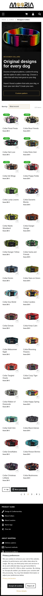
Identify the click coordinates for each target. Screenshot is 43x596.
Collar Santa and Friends (29, 253)
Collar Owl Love (9, 152)
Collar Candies (29, 302)
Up (7, 489)
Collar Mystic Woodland (8, 227)
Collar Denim (8, 278)
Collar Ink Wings (9, 176)
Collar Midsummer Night (10, 350)
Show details (21, 591)
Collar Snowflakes (10, 452)
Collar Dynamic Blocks (29, 201)
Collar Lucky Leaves (11, 200)
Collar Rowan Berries (31, 452)
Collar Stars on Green (31, 278)
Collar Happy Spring (31, 402)
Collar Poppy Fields (31, 176)
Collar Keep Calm (30, 326)
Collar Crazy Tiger (30, 376)
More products (20, 489)
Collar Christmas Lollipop (9, 477)
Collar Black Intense (31, 428)
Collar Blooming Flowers (29, 350)
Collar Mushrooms (30, 475)
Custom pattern (21, 93)
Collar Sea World (9, 302)
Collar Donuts (8, 326)
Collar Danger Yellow (11, 252)
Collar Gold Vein (9, 428)
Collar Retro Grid (29, 152)
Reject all (30, 586)
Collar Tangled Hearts (8, 377)
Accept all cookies (16, 586)
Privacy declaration (9, 578)
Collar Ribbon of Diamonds (9, 403)
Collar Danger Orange (28, 227)
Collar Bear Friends (31, 128)
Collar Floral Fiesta (10, 128)
